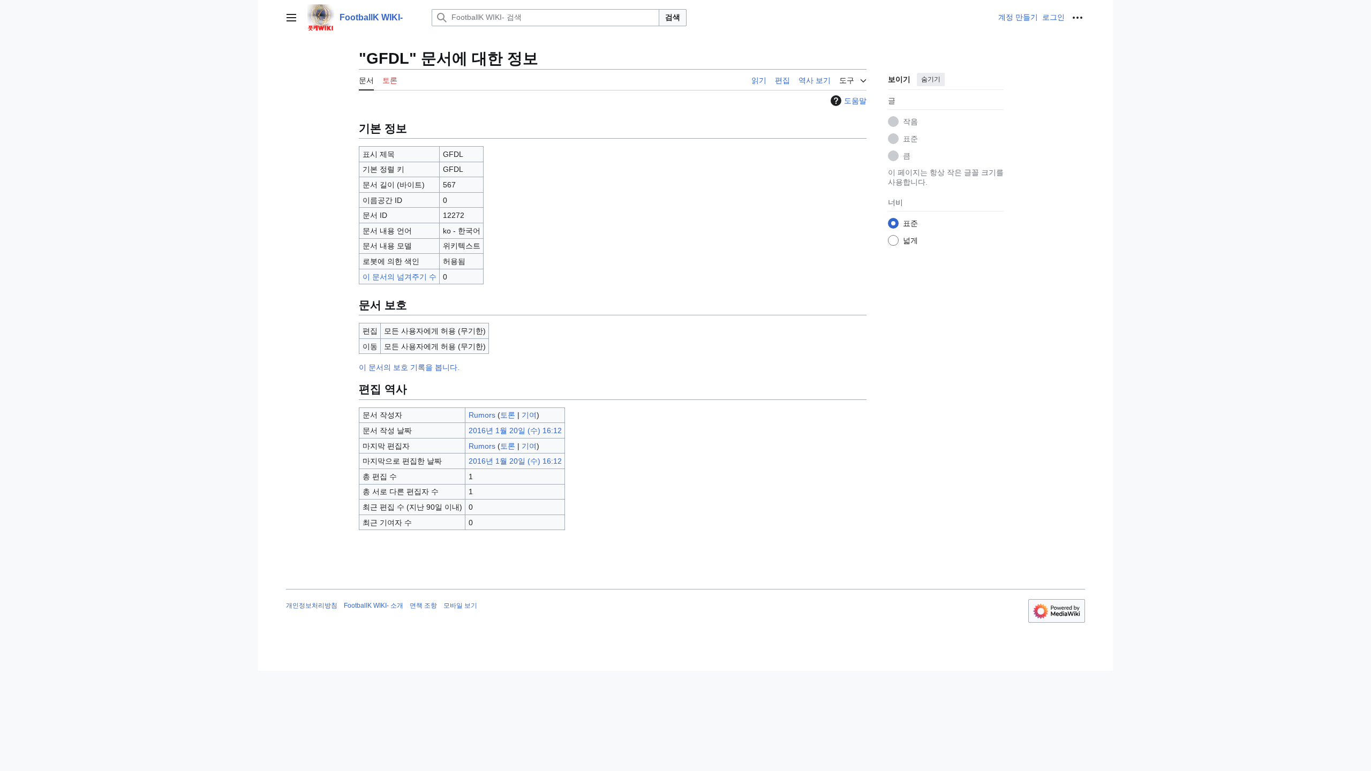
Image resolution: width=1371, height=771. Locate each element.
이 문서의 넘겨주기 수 (399, 277)
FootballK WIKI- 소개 (373, 605)
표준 (910, 138)
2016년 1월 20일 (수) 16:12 (515, 430)
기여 (529, 415)
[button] (291, 17)
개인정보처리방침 (311, 605)
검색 (672, 17)
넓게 (910, 240)
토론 (507, 415)
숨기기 (930, 79)
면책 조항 (423, 605)
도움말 (855, 100)
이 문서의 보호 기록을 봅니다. (409, 367)
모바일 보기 (460, 605)
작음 (910, 121)
